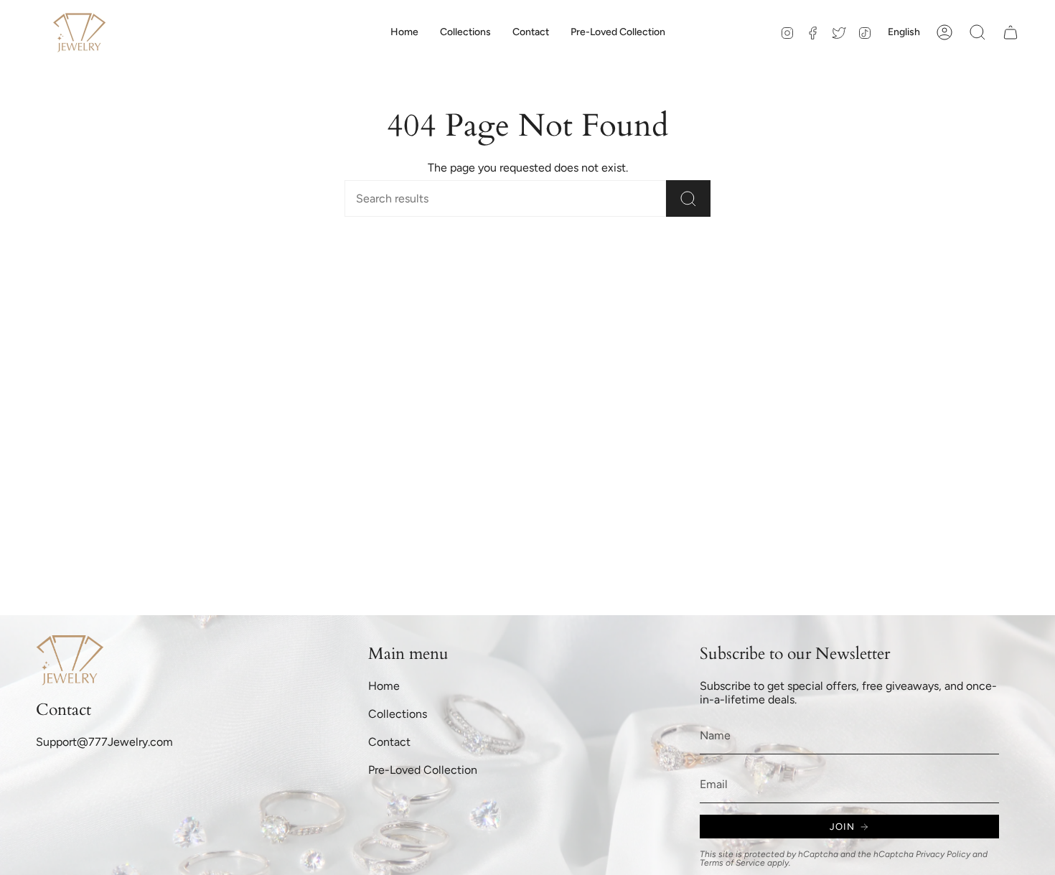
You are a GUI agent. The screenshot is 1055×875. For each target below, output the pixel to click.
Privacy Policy (943, 854)
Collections (397, 714)
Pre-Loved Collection (422, 770)
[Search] (688, 198)
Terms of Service (732, 863)
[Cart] (1010, 32)
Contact (389, 742)
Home (384, 686)
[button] (465, 32)
